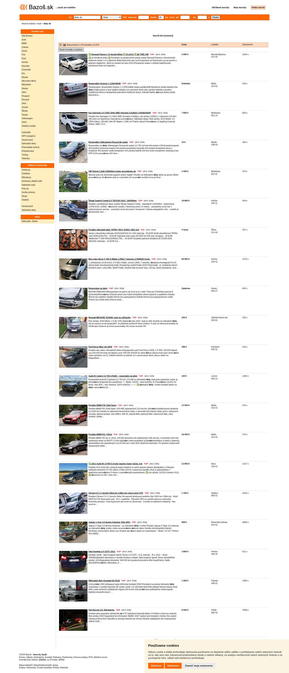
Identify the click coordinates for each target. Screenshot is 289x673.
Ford (24, 58)
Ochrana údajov (80, 657)
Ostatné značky (29, 126)
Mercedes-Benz (29, 81)
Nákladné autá (28, 185)
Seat (24, 103)
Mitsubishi (26, 84)
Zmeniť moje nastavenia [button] (199, 665)
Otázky (29, 657)
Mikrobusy (26, 177)
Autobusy (26, 170)
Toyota (25, 115)
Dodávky (26, 173)
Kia (23, 73)
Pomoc (22, 657)
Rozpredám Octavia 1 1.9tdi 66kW (104, 83)
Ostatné (25, 200)
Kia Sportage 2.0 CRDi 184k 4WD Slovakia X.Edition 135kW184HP (119, 113)
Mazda (25, 77)
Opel (24, 92)
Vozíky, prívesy (28, 192)
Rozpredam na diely (97, 288)
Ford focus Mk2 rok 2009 (100, 347)
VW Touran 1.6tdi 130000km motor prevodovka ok (112, 171)
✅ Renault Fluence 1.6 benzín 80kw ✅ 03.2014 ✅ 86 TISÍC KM (118, 54)
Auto (39, 23)
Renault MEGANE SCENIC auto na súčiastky (109, 317)
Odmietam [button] (173, 665)
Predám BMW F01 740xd (100, 434)
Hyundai (25, 66)
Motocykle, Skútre (30, 221)
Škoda (25, 111)
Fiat (23, 54)
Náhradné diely (29, 143)
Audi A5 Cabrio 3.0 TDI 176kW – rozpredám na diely (112, 376)
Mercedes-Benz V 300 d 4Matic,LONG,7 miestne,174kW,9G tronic (119, 259)
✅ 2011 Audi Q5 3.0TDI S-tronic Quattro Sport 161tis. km (115, 464)
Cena (184, 44)
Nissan (25, 88)
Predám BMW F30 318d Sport (102, 405)
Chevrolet (26, 70)
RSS (91, 657)
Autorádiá (26, 132)
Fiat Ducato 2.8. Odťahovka (101, 610)
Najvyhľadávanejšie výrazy (46, 665)
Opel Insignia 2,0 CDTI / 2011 (101, 551)
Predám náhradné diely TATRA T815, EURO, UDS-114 (113, 230)
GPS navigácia (28, 136)
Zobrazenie (247, 44)
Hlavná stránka (28, 23)
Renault (25, 99)
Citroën (25, 47)
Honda (25, 62)
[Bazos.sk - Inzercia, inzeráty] (36, 9)
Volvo (24, 122)
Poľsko (56, 667)
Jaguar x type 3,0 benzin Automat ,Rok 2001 (109, 522)
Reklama (57, 657)
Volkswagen (27, 118)
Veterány (26, 158)
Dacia (24, 51)
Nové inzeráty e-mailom (71, 49)
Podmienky (67, 657)
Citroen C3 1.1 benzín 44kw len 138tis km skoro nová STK (115, 493)
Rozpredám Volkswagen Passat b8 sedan (108, 142)
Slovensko (31, 667)
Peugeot (25, 96)
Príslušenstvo (28, 151)
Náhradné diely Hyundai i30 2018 (104, 581)
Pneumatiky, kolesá (30, 147)
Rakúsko (64, 667)
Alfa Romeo (27, 36)
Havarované (27, 140)
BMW (24, 43)
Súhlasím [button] (156, 665)
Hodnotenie (38, 657)
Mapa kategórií (26, 665)
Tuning (25, 155)
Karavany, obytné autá (32, 181)
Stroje (24, 196)
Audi (24, 40)
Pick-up (25, 188)
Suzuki (25, 107)
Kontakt (48, 657)
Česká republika (44, 667)
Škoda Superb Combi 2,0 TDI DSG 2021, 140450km (112, 200)
